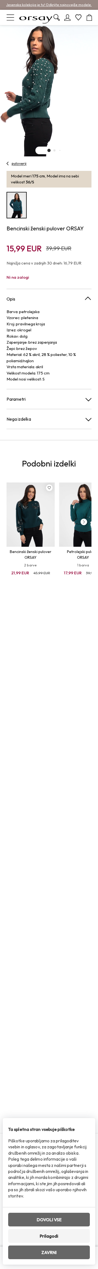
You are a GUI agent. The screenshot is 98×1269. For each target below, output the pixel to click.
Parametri (16, 399)
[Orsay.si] (36, 17)
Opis (11, 299)
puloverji (19, 163)
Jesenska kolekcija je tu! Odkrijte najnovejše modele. (49, 4)
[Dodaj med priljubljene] (49, 488)
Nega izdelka (19, 419)
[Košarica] (89, 17)
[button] (49, 150)
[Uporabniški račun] (67, 17)
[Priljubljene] (78, 17)
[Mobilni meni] (10, 17)
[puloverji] (8, 163)
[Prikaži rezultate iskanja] (56, 17)
